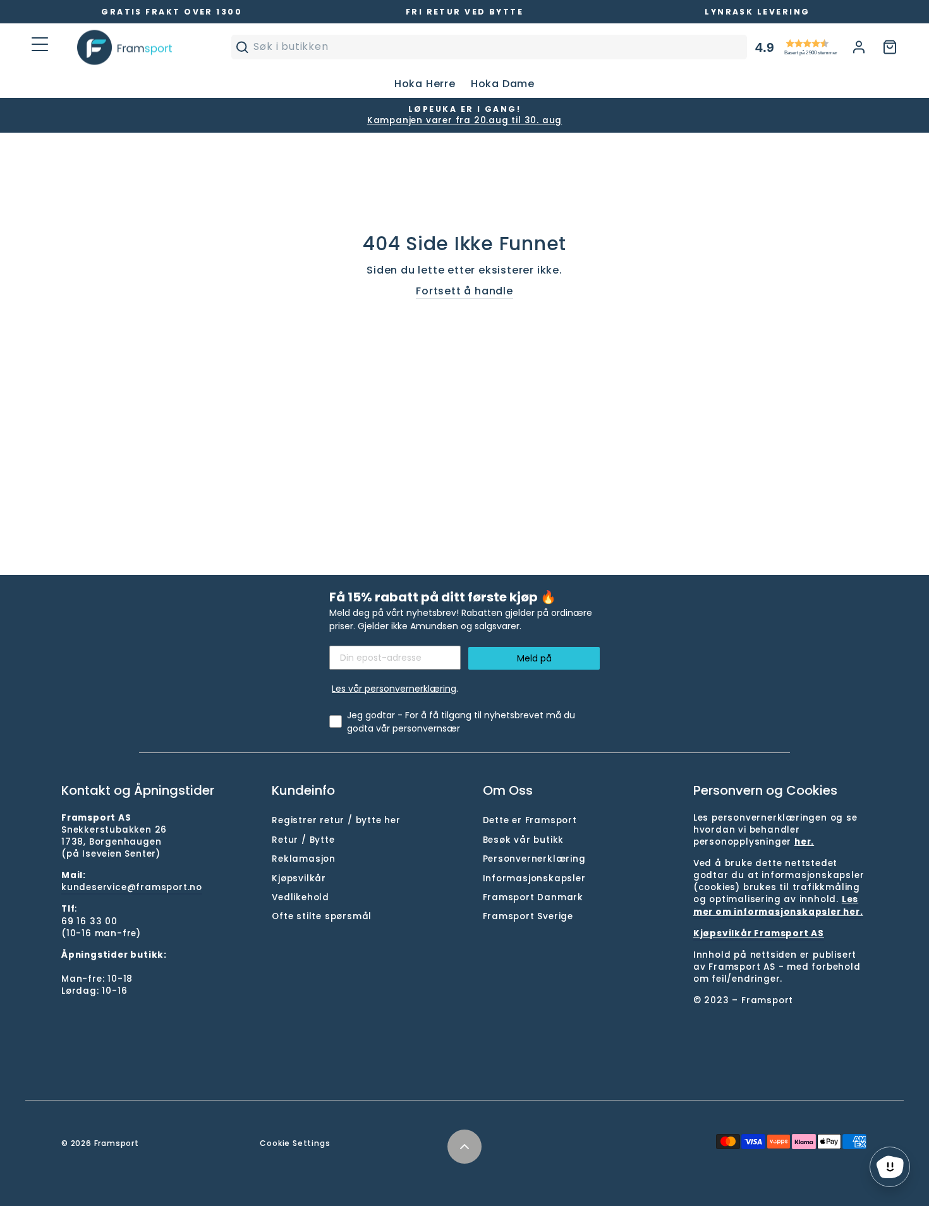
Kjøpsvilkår (299, 878)
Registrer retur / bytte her (336, 820)
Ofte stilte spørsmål (322, 916)
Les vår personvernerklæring (394, 688)
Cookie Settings (295, 1143)
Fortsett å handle (464, 291)
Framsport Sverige (528, 916)
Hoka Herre (425, 83)
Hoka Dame (503, 83)
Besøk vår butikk (523, 840)
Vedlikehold (300, 897)
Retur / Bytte (303, 840)
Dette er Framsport (530, 820)
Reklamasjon (304, 859)
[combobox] (497, 47)
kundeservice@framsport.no (131, 887)
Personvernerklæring (534, 859)
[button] (819, 47)
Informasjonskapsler (534, 878)
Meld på (534, 658)
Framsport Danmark (533, 897)
